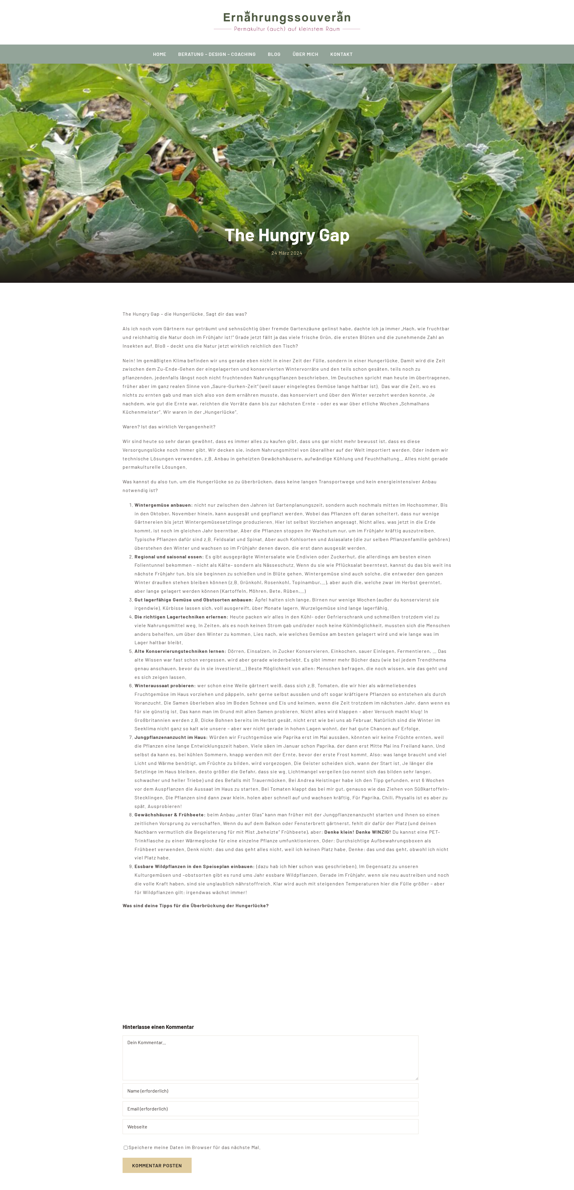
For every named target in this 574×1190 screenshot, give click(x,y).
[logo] (287, 13)
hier (293, 866)
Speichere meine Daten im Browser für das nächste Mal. (195, 1147)
